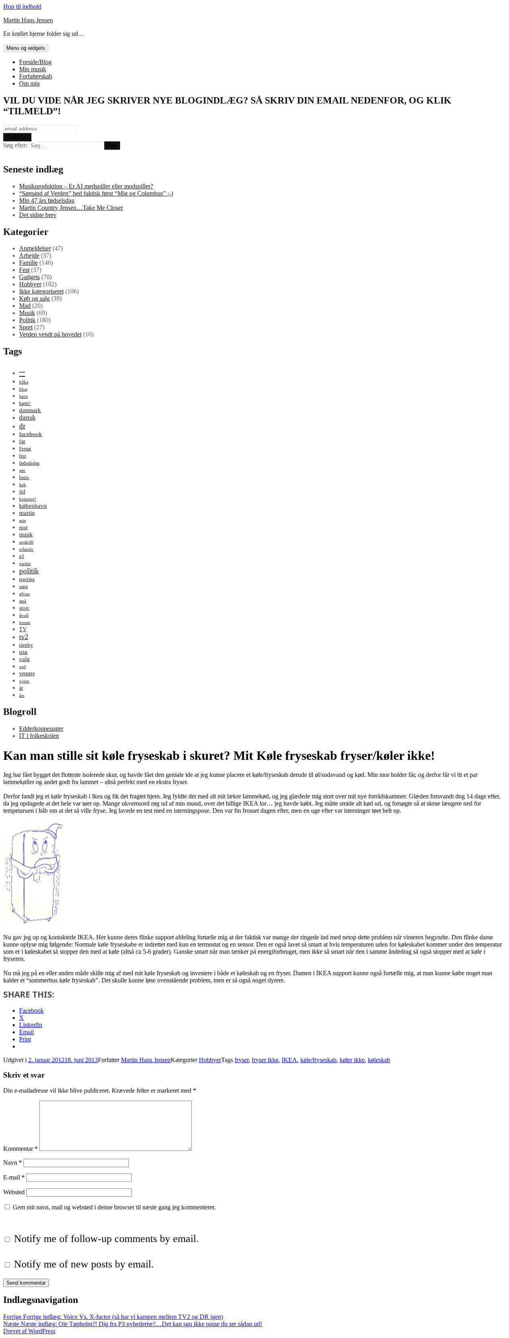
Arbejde (29, 255)
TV (23, 629)
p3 (21, 556)
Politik (27, 320)
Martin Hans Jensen (28, 20)
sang (23, 586)
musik (26, 534)
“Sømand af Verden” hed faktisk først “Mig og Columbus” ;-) (96, 193)
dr (22, 426)
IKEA (289, 1059)
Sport (26, 327)
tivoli (24, 615)
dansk (27, 417)
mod (23, 527)
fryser (242, 1059)
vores (24, 681)
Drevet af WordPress (29, 1331)
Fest (24, 269)
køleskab (379, 1059)
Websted (14, 1192)
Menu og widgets (25, 48)
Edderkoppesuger (41, 728)
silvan (24, 594)
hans (24, 477)
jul (22, 491)
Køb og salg (34, 298)
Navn (12, 1162)
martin (27, 512)
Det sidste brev (37, 214)
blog (23, 389)
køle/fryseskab (318, 1059)
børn (23, 396)
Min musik (32, 69)
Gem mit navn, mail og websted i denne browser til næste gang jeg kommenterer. (114, 1207)
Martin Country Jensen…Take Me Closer (71, 207)
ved (22, 667)
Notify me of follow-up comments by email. (106, 1238)
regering (27, 579)
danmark (30, 410)
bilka (23, 382)
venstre (27, 673)
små (22, 601)
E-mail (14, 1177)
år (21, 688)
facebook (30, 433)
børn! (25, 403)
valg (24, 658)
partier (25, 563)
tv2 (23, 637)
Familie (28, 262)
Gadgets (29, 277)
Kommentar (20, 1148)
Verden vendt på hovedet (50, 334)
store (24, 608)
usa (23, 651)
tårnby (26, 645)
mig (22, 520)
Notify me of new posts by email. (84, 1264)
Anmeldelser (35, 248)
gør (22, 470)
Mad (25, 305)
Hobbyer (30, 284)
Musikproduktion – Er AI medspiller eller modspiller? (86, 186)
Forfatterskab (35, 76)
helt (22, 485)
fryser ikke (265, 1059)
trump (24, 622)
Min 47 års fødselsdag (46, 200)
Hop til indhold (22, 6)
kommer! (27, 499)
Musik (27, 312)
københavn (33, 505)
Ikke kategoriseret (41, 291)
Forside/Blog (35, 62)
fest (22, 456)
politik (29, 571)
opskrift (26, 542)
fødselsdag (29, 463)
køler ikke (352, 1059)
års (21, 695)
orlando (26, 549)
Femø (25, 449)
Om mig (29, 83)
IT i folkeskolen (39, 735)
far (22, 441)
